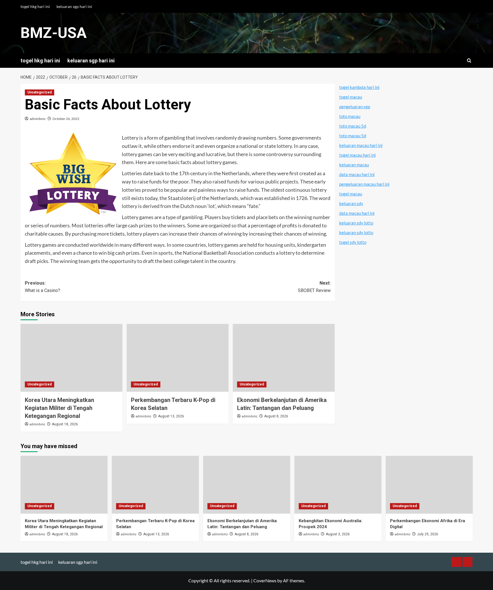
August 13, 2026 (171, 416)
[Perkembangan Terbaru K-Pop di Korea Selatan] (178, 358)
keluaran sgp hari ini (74, 6)
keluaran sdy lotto (356, 222)
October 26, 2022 (65, 119)
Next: (314, 286)
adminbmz (38, 119)
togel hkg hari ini (35, 6)
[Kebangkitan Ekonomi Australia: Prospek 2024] (337, 485)
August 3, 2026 (338, 534)
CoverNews (264, 580)
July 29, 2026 (427, 534)
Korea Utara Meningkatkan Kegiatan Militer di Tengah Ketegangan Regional (59, 408)
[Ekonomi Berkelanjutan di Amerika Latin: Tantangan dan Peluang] (284, 358)
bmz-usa (54, 33)
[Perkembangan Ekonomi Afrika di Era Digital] (429, 485)
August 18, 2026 (65, 424)
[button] (469, 61)
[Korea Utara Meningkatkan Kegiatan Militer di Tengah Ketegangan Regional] (71, 358)
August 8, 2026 (276, 416)
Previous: (42, 286)
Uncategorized (39, 92)
